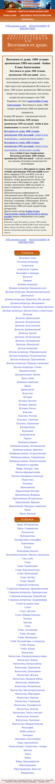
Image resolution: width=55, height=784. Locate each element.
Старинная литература (27, 585)
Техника (27, 618)
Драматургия (27, 389)
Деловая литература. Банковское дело (27, 288)
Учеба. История (27, 633)
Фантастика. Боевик (27, 660)
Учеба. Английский (27, 630)
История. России (27, 408)
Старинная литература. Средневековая (27, 600)
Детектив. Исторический (27, 322)
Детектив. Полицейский (27, 341)
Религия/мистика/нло (27, 551)
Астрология (27, 265)
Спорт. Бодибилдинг (27, 566)
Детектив (27, 314)
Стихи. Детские (27, 611)
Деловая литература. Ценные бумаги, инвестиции (27, 310)
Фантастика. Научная (27, 697)
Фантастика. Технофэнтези (27, 705)
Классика (27, 412)
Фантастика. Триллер (27, 709)
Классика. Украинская (27, 423)
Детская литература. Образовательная (27, 352)
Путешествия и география (28, 539)
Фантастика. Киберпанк (27, 682)
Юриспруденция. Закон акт (27, 769)
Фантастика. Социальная (27, 701)
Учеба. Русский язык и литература (27, 641)
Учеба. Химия (28, 648)
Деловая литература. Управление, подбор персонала (27, 307)
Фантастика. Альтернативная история (27, 656)
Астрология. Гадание (27, 269)
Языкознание (27, 773)
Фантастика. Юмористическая (27, 724)
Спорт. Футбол (27, 577)
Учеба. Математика (27, 637)
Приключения (28, 487)
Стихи (27, 607)
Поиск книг (10, 15)
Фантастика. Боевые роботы (27, 663)
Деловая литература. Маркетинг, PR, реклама (27, 299)
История (27, 397)
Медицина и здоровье (27, 464)
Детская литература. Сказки (27, 367)
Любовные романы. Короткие (28, 449)
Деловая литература (28, 284)
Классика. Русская (27, 416)
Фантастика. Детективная (27, 671)
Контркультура (27, 427)
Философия (27, 727)
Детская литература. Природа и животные (27, 363)
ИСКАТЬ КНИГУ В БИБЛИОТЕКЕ (35, 27)
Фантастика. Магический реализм (27, 690)
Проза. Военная (27, 513)
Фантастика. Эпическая (27, 720)
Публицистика (27, 536)
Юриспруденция (27, 765)
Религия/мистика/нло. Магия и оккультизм (27, 554)
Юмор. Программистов (27, 761)
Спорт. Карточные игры (27, 570)
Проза (27, 510)
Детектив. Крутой (27, 333)
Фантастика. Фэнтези (27, 716)
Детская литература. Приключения (27, 359)
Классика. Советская (27, 419)
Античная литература (27, 262)
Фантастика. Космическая (27, 686)
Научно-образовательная (27, 472)
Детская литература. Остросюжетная (27, 355)
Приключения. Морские (27, 502)
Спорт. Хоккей (27, 581)
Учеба (27, 626)
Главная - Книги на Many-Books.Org (27, 11)
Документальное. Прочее (27, 374)
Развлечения (27, 543)
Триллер (27, 622)
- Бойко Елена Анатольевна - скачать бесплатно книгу (26, 135)
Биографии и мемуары (27, 273)
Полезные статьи (27, 258)
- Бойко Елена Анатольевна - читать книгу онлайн (26, 146)
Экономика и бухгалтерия (27, 739)
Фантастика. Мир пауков (27, 694)
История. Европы (27, 404)
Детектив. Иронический (27, 318)
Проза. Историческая (27, 524)
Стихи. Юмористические (27, 615)
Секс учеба (27, 558)
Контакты (27, 19)
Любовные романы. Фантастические (27, 461)
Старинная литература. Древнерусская (27, 592)
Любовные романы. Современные (27, 457)
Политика (28, 483)
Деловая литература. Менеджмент (27, 303)
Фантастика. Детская (27, 675)
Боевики (27, 280)
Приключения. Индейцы (27, 495)
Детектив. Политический (27, 337)
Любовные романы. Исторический (27, 446)
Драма (27, 386)
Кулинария (27, 431)
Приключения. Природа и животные (27, 506)
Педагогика (27, 479)
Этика (27, 754)
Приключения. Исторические (27, 498)
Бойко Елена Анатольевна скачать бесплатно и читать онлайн (26, 214)
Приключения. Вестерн (27, 491)
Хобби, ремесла (27, 731)
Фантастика (27, 652)
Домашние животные (27, 382)
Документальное (27, 370)
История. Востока (28, 401)
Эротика (27, 750)
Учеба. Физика (27, 645)
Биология (27, 276)
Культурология (27, 434)
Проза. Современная (27, 528)
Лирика (27, 438)
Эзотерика (27, 735)
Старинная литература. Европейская (27, 596)
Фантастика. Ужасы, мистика (27, 712)
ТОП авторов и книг (16, 26)
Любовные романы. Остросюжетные (27, 453)
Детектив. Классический (27, 325)
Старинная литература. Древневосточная (27, 588)
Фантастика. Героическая (27, 667)
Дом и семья (27, 378)
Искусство (27, 393)
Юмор (27, 757)
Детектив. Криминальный (27, 329)
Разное (27, 547)
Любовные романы (27, 442)
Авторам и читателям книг (36, 15)
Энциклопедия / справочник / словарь (28, 746)
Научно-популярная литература (27, 476)
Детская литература (27, 348)
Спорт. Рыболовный (27, 573)
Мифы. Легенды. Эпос (27, 468)
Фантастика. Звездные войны (27, 679)
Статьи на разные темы (27, 603)
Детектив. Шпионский (27, 344)
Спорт (27, 562)
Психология (28, 532)
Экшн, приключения (27, 742)
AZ (29, 41)
